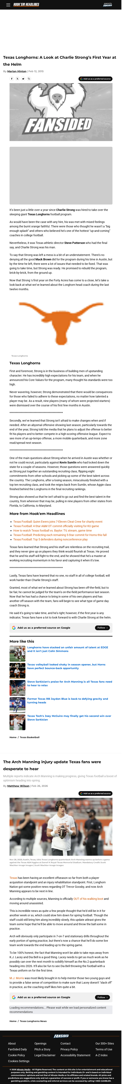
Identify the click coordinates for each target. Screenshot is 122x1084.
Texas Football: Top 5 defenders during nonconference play (50, 539)
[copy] (29, 78)
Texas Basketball (29, 737)
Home (13, 737)
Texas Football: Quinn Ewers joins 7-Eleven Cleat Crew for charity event (57, 521)
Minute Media (23, 1069)
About (12, 1043)
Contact (66, 1043)
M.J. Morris (17, 978)
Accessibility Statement (75, 1055)
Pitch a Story (42, 1049)
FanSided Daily (17, 1049)
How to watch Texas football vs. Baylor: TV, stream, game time (52, 530)
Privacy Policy (69, 1049)
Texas (14, 877)
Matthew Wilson (18, 785)
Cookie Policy (16, 1055)
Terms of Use (103, 1049)
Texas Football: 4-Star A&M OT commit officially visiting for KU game (56, 526)
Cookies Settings (18, 1061)
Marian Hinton (16, 71)
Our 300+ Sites (104, 1043)
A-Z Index (101, 1055)
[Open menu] (8, 5)
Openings (40, 1043)
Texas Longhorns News (33, 1021)
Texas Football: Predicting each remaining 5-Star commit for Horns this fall (60, 535)
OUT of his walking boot (89, 898)
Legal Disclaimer (44, 1055)
